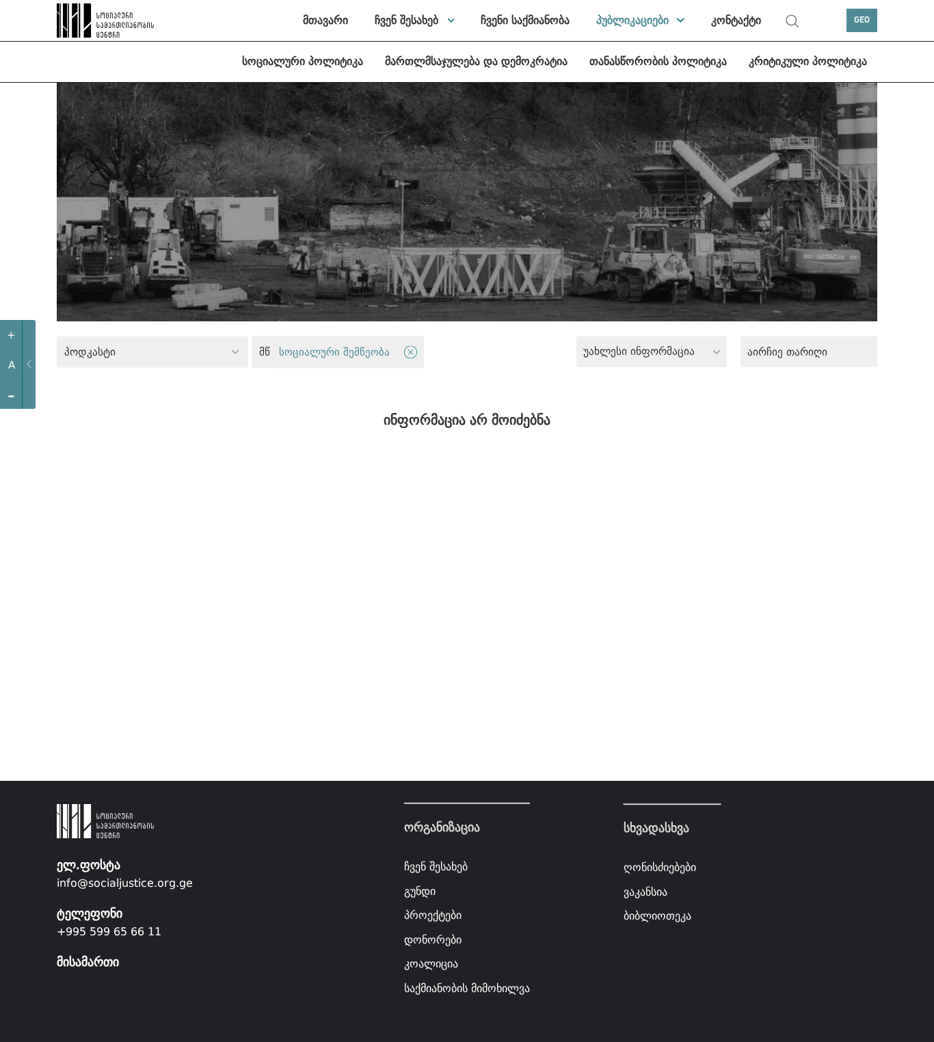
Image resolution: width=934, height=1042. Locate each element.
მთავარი (325, 20)
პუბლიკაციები (632, 20)
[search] (792, 21)
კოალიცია (431, 963)
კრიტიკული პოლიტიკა (808, 61)
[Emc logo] (91, 20)
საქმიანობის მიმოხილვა (467, 988)
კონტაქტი (736, 20)
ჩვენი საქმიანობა (525, 20)
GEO (862, 20)
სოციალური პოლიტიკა (302, 61)
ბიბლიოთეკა (657, 916)
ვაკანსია (645, 891)
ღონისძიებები (660, 867)
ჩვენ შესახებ (406, 20)
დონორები (433, 939)
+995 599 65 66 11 (109, 931)
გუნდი (420, 890)
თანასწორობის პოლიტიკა (658, 61)
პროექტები (433, 915)
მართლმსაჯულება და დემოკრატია (476, 61)
